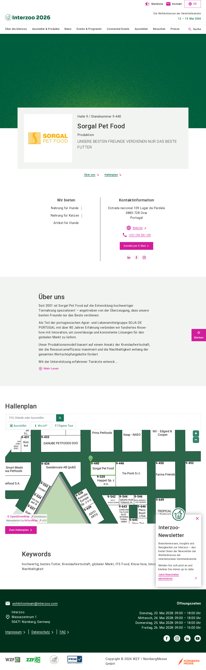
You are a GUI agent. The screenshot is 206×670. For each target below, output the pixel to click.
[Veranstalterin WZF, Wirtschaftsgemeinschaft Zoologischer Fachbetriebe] (15, 659)
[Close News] (178, 514)
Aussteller (20, 425)
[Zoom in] (196, 433)
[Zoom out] (196, 440)
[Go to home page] (27, 12)
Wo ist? (42, 425)
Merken (198, 335)
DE (192, 4)
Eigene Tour (66, 425)
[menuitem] (18, 29)
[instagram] (144, 257)
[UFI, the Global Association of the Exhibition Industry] (56, 659)
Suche (194, 29)
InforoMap (31, 520)
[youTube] (197, 638)
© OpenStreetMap (18, 516)
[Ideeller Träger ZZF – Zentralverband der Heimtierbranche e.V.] (36, 659)
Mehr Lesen (49, 369)
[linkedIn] (187, 638)
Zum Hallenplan (19, 529)
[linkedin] (128, 257)
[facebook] (136, 257)
